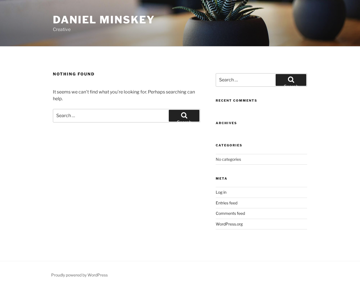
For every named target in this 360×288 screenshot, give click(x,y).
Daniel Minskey (104, 20)
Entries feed (226, 202)
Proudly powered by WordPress (79, 275)
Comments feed (230, 213)
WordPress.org (229, 224)
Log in (221, 192)
